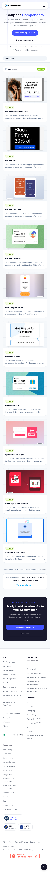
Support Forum (9, 793)
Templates (7, 754)
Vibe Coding (7, 750)
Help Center (7, 797)
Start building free (23, 32)
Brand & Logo (32, 715)
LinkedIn (30, 731)
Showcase (31, 665)
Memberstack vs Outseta (36, 677)
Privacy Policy (8, 842)
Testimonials (31, 669)
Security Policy (8, 846)
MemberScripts (9, 762)
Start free (25, 634)
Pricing (5, 726)
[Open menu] (44, 5)
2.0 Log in (6, 718)
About (29, 702)
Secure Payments (9, 674)
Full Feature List (9, 662)
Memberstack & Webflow (12, 691)
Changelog (31, 711)
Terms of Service (21, 842)
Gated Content (9, 670)
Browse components (25, 40)
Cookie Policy (35, 842)
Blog (4, 801)
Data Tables (7, 683)
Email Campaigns (9, 687)
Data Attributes (9, 766)
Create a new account (11, 714)
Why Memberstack (34, 673)
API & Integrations (10, 679)
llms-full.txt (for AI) (10, 809)
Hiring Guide (7, 775)
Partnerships (34, 719)
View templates (24, 585)
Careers (30, 706)
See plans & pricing (23, 627)
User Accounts (8, 666)
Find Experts (7, 770)
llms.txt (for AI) (8, 805)
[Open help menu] (44, 867)
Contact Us (33, 723)
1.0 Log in (6, 722)
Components (10, 58)
